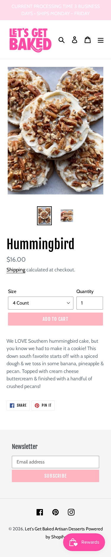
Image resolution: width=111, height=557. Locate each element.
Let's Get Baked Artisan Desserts (55, 529)
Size (12, 291)
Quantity (85, 291)
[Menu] (100, 39)
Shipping (16, 270)
